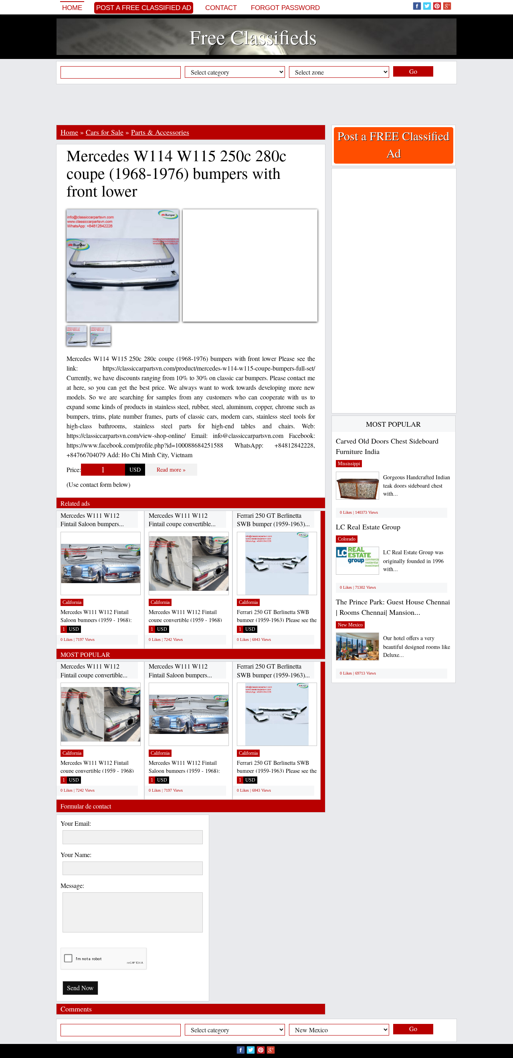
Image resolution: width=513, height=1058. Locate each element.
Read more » (171, 469)
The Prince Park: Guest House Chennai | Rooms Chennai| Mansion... (393, 607)
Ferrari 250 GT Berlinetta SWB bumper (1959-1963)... (273, 519)
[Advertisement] (256, 104)
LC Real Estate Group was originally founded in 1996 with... (413, 560)
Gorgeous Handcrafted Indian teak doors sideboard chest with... (416, 485)
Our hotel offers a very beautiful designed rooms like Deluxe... (416, 646)
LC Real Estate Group (368, 526)
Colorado (346, 539)
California (72, 602)
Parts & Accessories (160, 132)
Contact (221, 8)
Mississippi (349, 463)
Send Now (80, 987)
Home (72, 8)
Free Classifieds (253, 36)
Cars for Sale (104, 132)
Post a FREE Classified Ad (143, 8)
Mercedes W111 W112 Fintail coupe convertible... (182, 519)
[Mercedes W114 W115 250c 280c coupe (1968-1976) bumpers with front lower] (83, 340)
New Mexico (350, 625)
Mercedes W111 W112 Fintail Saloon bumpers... (92, 519)
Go (413, 71)
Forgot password (285, 8)
